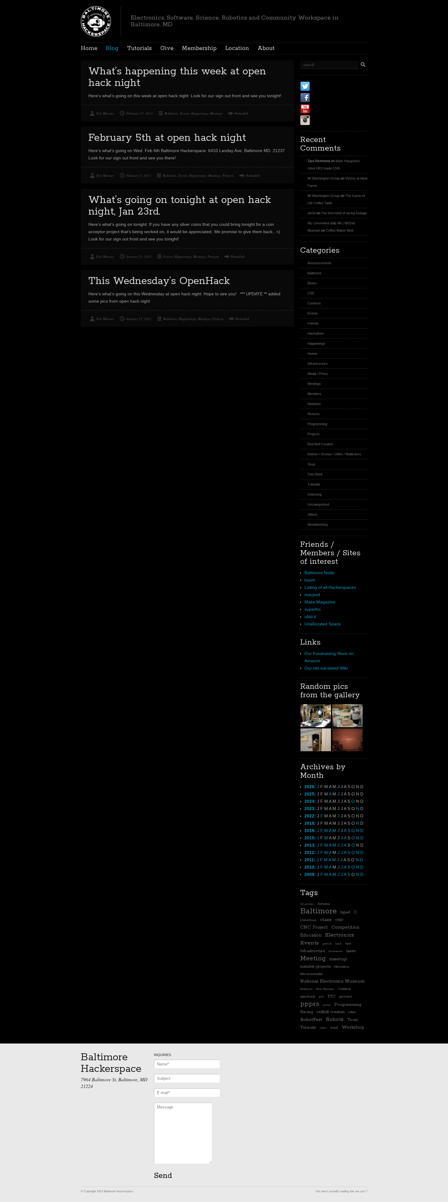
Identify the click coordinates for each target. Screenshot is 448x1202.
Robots (334, 1019)
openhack (307, 996)
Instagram (327, 120)
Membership (199, 48)
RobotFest (311, 1019)
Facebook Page (334, 97)
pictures (345, 996)
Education (311, 935)
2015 (309, 837)
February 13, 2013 (139, 113)
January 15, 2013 (138, 318)
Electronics (339, 935)
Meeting (313, 958)
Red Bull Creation (320, 444)
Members (315, 394)
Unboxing (315, 494)
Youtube (324, 108)
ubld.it (310, 616)
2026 (309, 786)
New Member (325, 989)
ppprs (309, 1004)
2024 (309, 801)
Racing (306, 1012)
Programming (317, 424)
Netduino (314, 404)
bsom (309, 580)
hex (348, 943)
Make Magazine (319, 601)
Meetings (216, 113)
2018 (309, 823)
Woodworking (318, 524)
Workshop (353, 1027)
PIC (332, 996)
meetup (338, 959)
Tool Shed (315, 474)
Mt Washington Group (324, 178)
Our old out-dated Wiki (326, 668)
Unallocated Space (322, 623)
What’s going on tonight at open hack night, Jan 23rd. (179, 206)
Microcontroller (311, 974)
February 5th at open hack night (167, 137)
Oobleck (344, 989)
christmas (308, 920)
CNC (311, 293)
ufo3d (312, 213)
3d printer (307, 904)
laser (351, 951)
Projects (228, 175)
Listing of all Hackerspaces (330, 587)
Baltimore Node (319, 572)
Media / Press (318, 373)
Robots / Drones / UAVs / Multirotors (334, 454)
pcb (321, 996)
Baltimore (171, 113)
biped (345, 912)
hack (338, 943)
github (327, 943)
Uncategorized (318, 504)
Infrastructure (318, 363)
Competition (345, 927)
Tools (352, 1019)
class (326, 920)
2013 (309, 845)
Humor (313, 353)
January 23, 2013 (138, 256)
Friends (313, 323)
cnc (339, 920)
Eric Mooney (105, 113)
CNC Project (314, 927)
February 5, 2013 (138, 175)
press (327, 1005)
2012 (309, 852)
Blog (112, 48)
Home (89, 48)
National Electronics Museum (332, 981)
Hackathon (316, 333)
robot (352, 1012)
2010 (309, 867)
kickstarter (336, 951)
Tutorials (139, 48)
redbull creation (331, 1012)
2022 (309, 815)
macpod (312, 594)
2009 (309, 874)
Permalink (241, 113)
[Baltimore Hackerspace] (96, 20)
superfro (312, 609)
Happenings (199, 113)
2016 (309, 830)
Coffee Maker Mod (339, 230)
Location (237, 48)
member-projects (315, 966)
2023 (309, 808)
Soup (311, 464)
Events (184, 113)
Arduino (324, 904)
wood (334, 1028)
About (266, 48)
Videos (313, 514)
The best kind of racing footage (344, 213)
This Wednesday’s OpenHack (159, 281)
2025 (309, 793)
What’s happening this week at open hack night (177, 77)
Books (312, 283)
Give (166, 48)
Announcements (320, 263)
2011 (309, 859)
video (322, 1028)
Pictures (314, 414)
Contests (314, 303)
